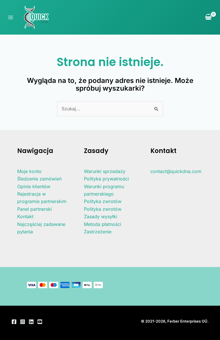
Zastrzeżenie (97, 231)
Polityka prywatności (106, 179)
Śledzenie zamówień (39, 179)
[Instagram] (22, 321)
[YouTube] (39, 321)
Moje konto (29, 171)
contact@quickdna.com (175, 171)
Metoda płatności (102, 224)
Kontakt (25, 216)
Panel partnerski (34, 209)
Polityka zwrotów (102, 201)
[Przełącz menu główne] (11, 17)
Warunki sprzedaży (104, 171)
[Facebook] (14, 321)
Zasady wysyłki (100, 216)
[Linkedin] (31, 321)
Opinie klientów (33, 186)
